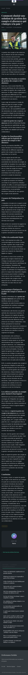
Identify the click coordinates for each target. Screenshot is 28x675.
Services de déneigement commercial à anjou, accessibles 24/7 (13, 626)
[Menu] (14, 4)
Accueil (3, 8)
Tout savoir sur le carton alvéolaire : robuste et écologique (12, 587)
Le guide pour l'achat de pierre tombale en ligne (13, 611)
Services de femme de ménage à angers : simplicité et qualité (14, 597)
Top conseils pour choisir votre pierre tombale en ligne (13, 621)
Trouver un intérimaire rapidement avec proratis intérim (14, 572)
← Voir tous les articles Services (10, 552)
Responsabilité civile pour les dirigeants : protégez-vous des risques (13, 631)
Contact (19, 666)
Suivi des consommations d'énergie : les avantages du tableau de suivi (13, 592)
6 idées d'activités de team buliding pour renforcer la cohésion (13, 582)
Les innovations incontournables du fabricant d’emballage (12, 606)
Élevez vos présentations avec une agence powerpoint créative (12, 636)
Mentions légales (11, 666)
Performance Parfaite (9, 655)
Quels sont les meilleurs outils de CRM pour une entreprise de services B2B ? (13, 616)
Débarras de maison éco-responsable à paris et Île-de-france (13, 577)
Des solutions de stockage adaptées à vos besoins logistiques (14, 601)
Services (8, 8)
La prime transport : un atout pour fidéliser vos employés (12, 641)
